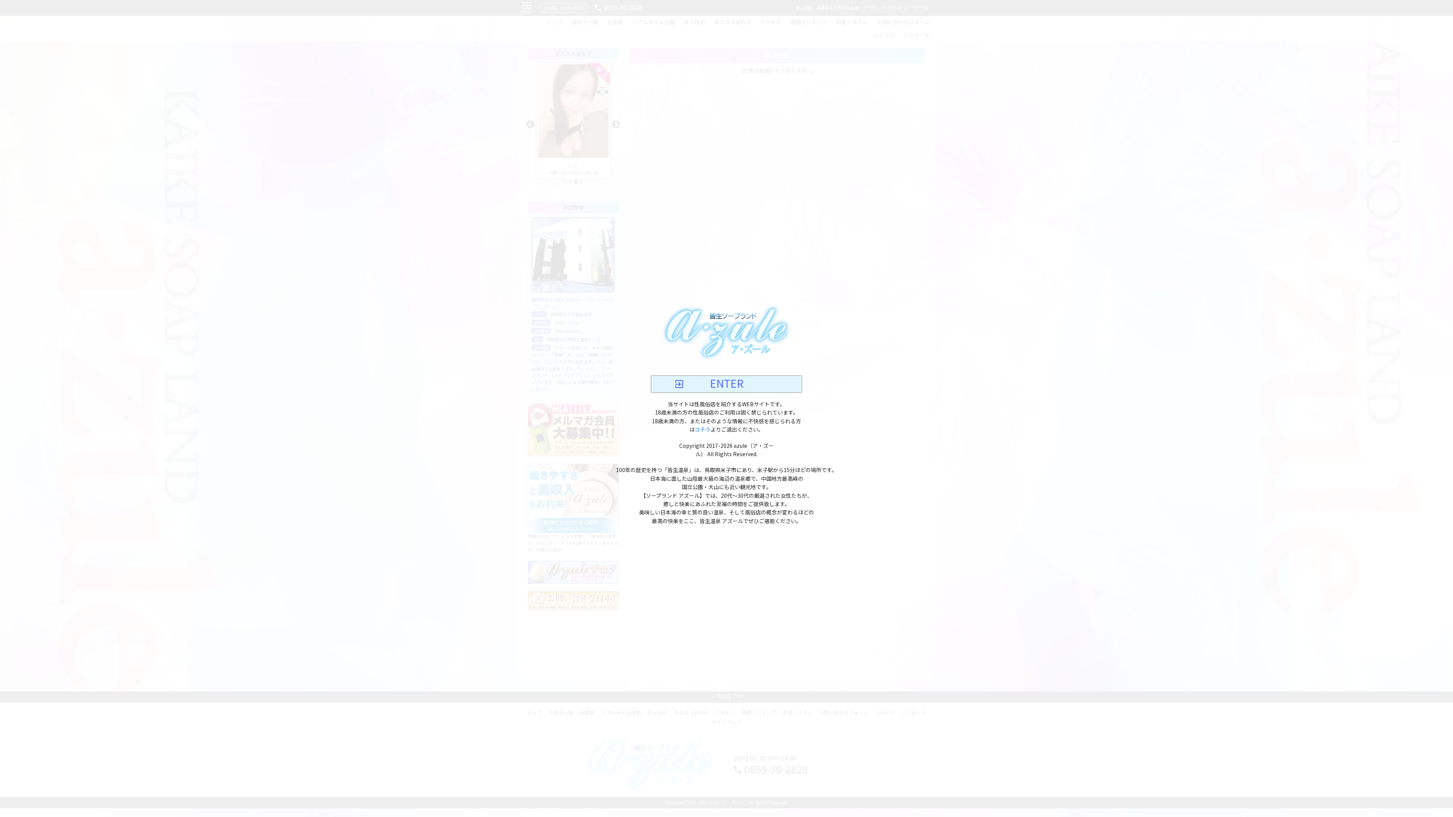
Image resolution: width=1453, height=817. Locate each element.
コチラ (703, 430)
